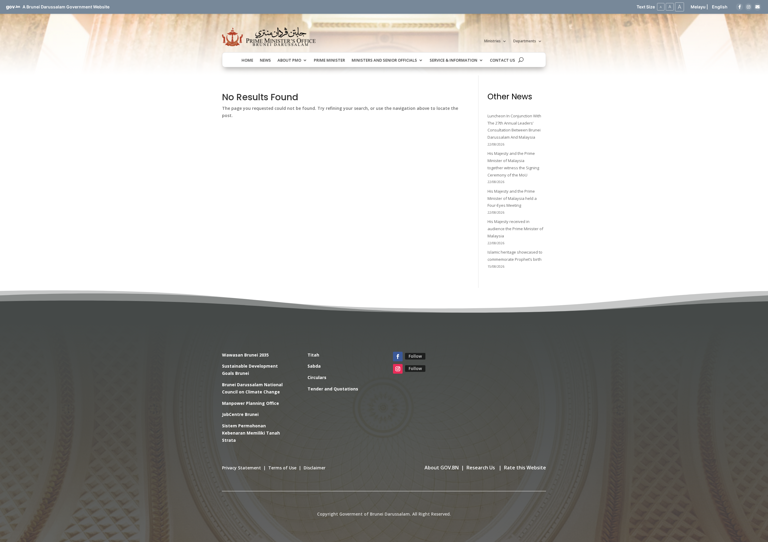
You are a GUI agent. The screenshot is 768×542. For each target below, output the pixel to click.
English (720, 6)
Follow (415, 356)
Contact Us (502, 60)
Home (247, 60)
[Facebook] (739, 7)
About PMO (289, 60)
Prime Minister (329, 60)
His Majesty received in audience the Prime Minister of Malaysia (515, 229)
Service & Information (453, 60)
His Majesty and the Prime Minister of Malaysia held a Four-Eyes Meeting (512, 198)
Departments (524, 41)
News (265, 60)
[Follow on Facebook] (398, 356)
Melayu (698, 6)
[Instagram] (748, 7)
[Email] (757, 7)
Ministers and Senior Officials (384, 60)
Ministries (492, 41)
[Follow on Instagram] (398, 369)
